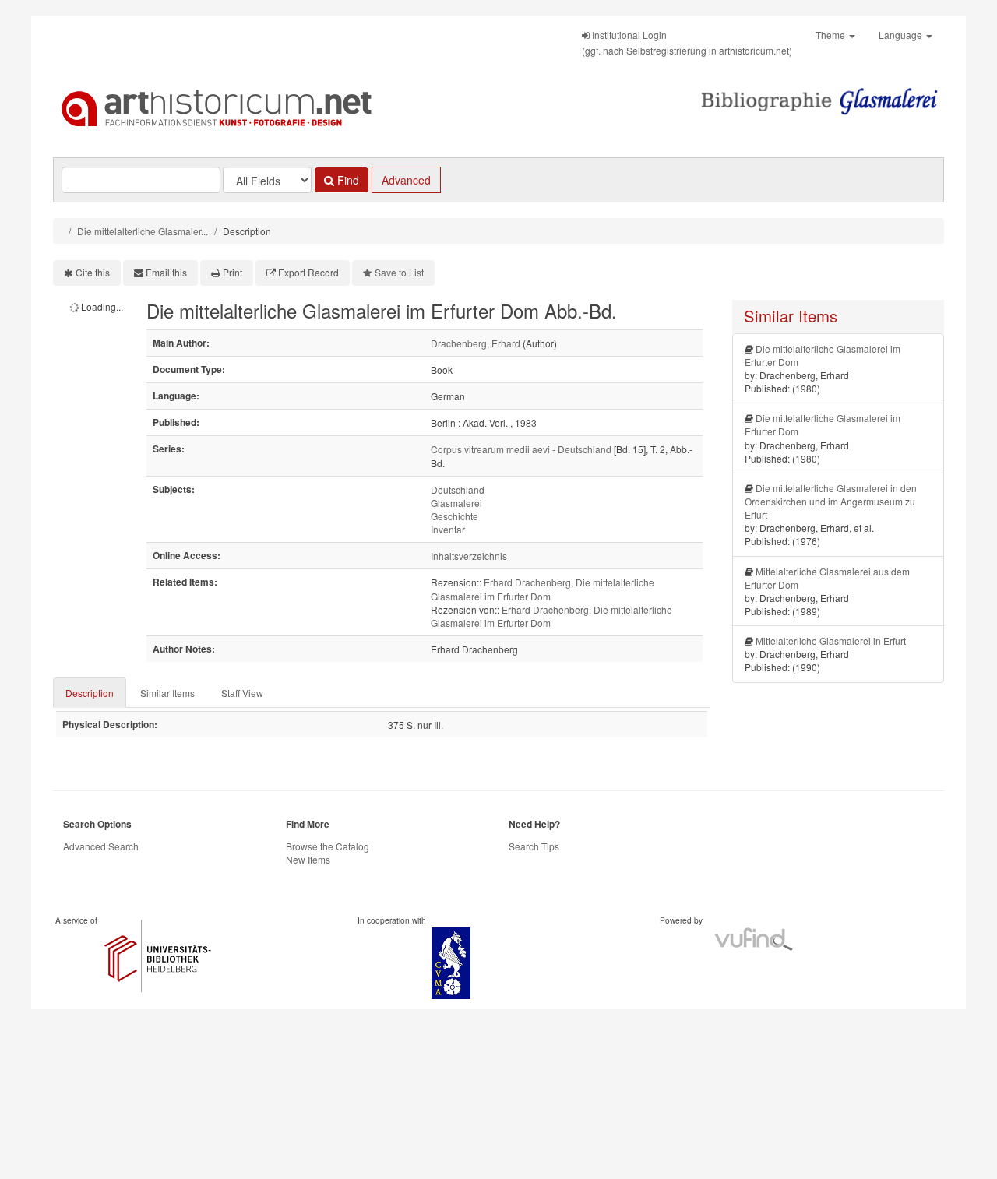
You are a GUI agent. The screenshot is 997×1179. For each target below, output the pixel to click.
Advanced (406, 180)
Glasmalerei (456, 502)
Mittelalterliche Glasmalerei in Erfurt (831, 640)
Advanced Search (101, 846)
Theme (831, 34)
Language (902, 34)
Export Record (308, 272)
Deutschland (457, 489)
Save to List (399, 272)
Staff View (242, 692)
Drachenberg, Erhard (475, 343)
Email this (166, 272)
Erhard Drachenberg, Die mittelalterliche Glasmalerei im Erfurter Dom (542, 588)
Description (89, 692)
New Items (308, 859)
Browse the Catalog (327, 846)
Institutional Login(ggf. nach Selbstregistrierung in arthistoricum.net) (687, 42)
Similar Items (167, 692)
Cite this (93, 272)
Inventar (448, 529)
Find (346, 180)
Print (232, 272)
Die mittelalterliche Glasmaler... (142, 231)
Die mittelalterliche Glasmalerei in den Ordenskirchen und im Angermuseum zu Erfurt (831, 501)
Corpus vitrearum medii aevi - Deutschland (521, 449)
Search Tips (534, 846)
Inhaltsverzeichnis (469, 555)
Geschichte (454, 516)
